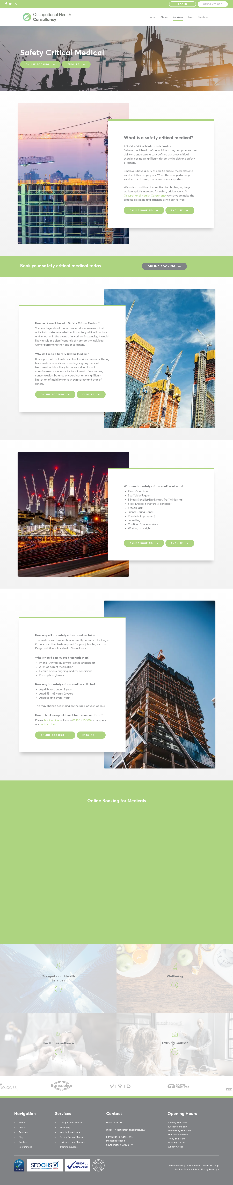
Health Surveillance (70, 1132)
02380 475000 (81, 720)
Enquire (73, 64)
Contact (203, 16)
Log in (182, 4)
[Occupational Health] (47, 21)
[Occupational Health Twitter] (10, 4)
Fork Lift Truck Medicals (72, 1142)
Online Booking (37, 64)
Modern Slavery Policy (187, 1169)
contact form (48, 724)
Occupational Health (71, 1122)
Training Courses (126, 1015)
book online (51, 720)
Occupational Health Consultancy (145, 195)
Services (178, 16)
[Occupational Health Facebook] (6, 4)
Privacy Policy (176, 1165)
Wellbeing (122, 946)
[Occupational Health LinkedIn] (15, 4)
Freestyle (214, 1169)
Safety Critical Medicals (72, 1137)
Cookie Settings (210, 1165)
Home (152, 16)
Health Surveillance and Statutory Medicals (27, 1015)
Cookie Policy (193, 1165)
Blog (190, 16)
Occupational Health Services (18, 946)
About (164, 16)
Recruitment (25, 1146)
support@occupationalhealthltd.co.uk (126, 1129)
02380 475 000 (212, 4)
